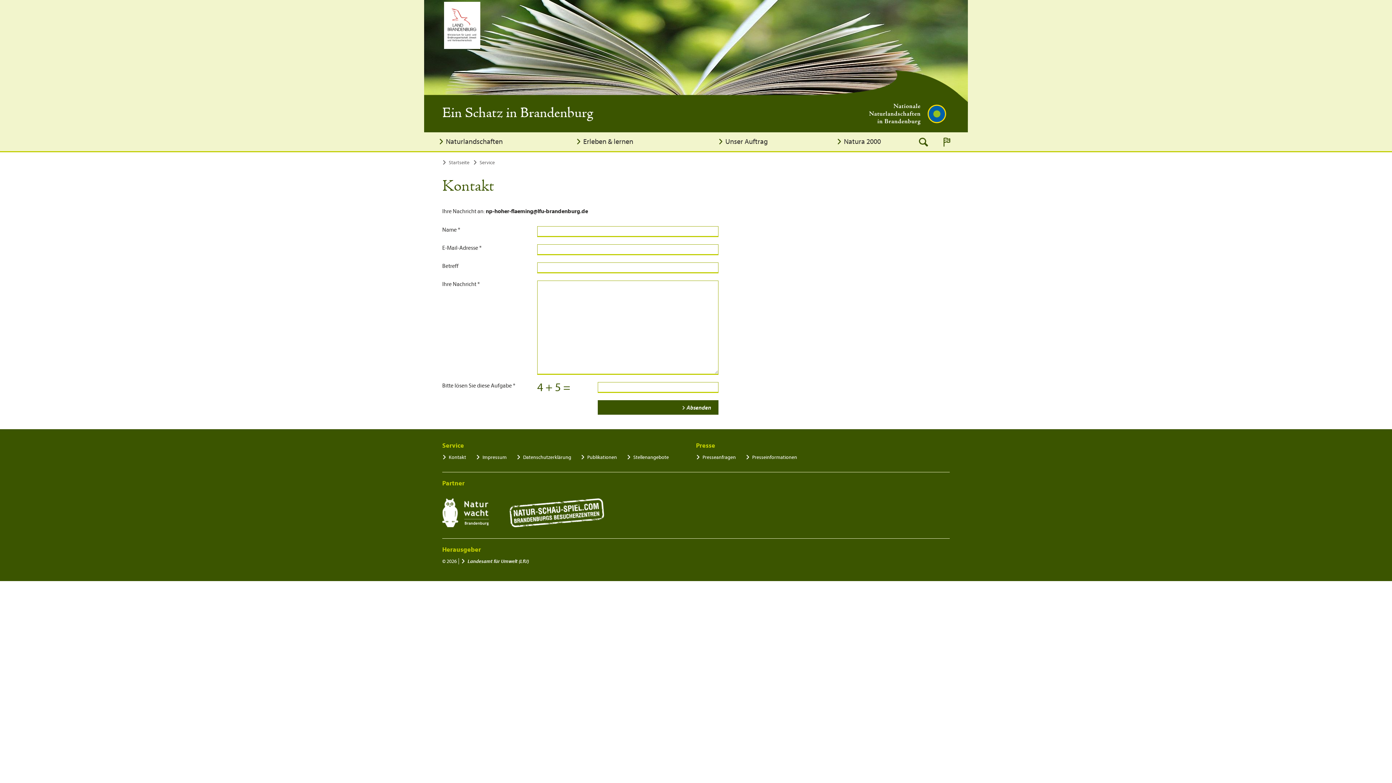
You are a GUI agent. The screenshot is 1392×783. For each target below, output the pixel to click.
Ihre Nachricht (461, 284)
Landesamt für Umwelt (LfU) (498, 561)
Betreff (450, 266)
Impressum (494, 457)
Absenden (699, 408)
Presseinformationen (774, 457)
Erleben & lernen (608, 141)
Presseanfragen (719, 457)
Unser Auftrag (746, 141)
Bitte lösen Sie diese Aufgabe (478, 385)
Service (487, 163)
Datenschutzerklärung (547, 457)
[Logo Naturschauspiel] (557, 512)
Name (451, 230)
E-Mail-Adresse (462, 248)
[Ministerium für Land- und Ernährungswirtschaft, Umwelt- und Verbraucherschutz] (462, 25)
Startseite (459, 163)
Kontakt (457, 457)
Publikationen (602, 457)
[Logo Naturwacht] (465, 512)
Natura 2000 (862, 141)
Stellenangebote (651, 457)
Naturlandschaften (474, 141)
